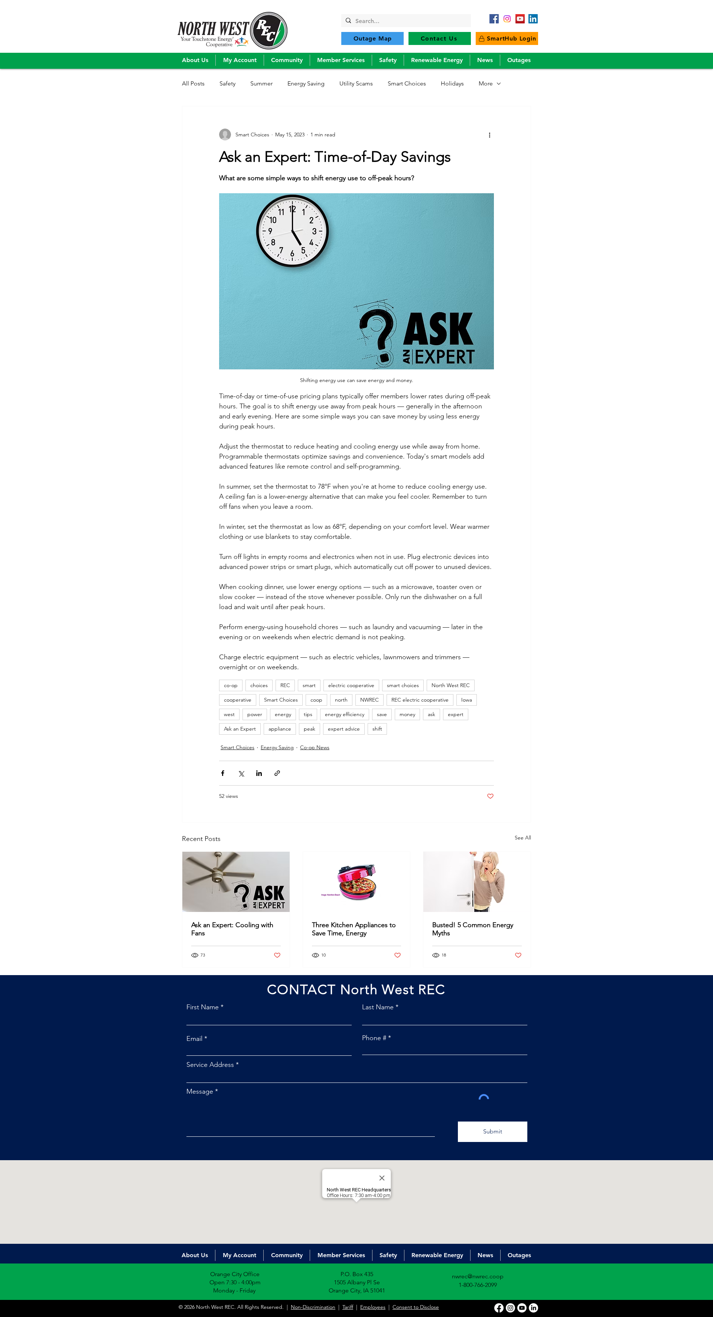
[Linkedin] (533, 1308)
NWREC (369, 699)
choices (259, 685)
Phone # (374, 1038)
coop (316, 699)
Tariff (347, 1307)
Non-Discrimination (313, 1307)
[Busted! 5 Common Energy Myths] (477, 882)
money (407, 714)
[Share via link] (277, 773)
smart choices (403, 685)
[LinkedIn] (533, 18)
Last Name (378, 1007)
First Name (202, 1007)
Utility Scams (356, 83)
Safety (227, 83)
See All (523, 837)
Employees (372, 1307)
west (229, 714)
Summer (261, 83)
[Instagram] (510, 1308)
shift (377, 728)
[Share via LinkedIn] (259, 773)
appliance (279, 728)
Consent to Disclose (416, 1307)
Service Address (210, 1064)
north (341, 699)
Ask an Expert (240, 728)
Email (194, 1038)
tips (308, 714)
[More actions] (489, 134)
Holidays (452, 83)
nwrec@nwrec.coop (478, 1276)
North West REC (451, 685)
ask (431, 714)
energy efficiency (344, 714)
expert (455, 714)
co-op (231, 685)
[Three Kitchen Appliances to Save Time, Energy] (356, 882)
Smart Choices (407, 83)
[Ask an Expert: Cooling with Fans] (236, 882)
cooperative (237, 699)
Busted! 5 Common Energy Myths (472, 929)
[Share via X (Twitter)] (240, 773)
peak (309, 728)
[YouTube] (520, 18)
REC (285, 685)
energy (283, 714)
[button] (195, 60)
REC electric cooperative (420, 699)
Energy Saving (306, 83)
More (486, 83)
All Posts (193, 83)
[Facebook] (494, 18)
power (254, 714)
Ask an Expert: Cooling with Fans (232, 929)
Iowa (466, 699)
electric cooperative (351, 685)
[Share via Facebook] (222, 773)
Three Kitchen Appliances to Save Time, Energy (354, 929)
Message (199, 1091)
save (382, 714)
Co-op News (314, 747)
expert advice (344, 728)
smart (309, 685)
